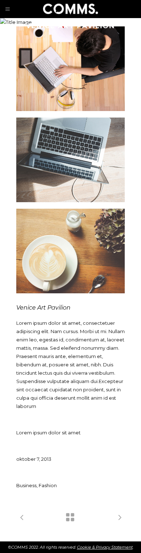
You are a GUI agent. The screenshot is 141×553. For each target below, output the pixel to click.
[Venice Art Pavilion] (70, 68)
